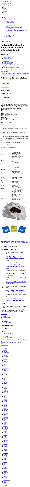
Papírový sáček (9, 21)
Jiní (7, 31)
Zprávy (5, 32)
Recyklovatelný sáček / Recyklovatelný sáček (16, 30)
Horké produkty (4, 342)
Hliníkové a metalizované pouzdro (14, 27)
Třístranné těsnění (10, 25)
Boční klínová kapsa (11, 29)
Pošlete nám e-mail (5, 87)
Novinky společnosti (11, 34)
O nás (4, 18)
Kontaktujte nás (7, 36)
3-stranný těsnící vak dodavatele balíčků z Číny (17, 241)
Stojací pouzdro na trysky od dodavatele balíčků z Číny (15, 291)
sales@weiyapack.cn (8, 337)
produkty (5, 321)
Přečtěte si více (4, 314)
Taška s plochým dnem (11, 23)
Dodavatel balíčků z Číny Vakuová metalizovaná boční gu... (15, 266)
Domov (5, 17)
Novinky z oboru (10, 35)
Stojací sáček (9, 26)
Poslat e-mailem (4, 345)
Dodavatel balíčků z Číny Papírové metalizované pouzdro (15, 299)
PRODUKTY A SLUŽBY (9, 20)
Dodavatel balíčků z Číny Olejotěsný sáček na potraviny (15, 257)
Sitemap (11, 342)
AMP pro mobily (17, 342)
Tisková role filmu (10, 22)
